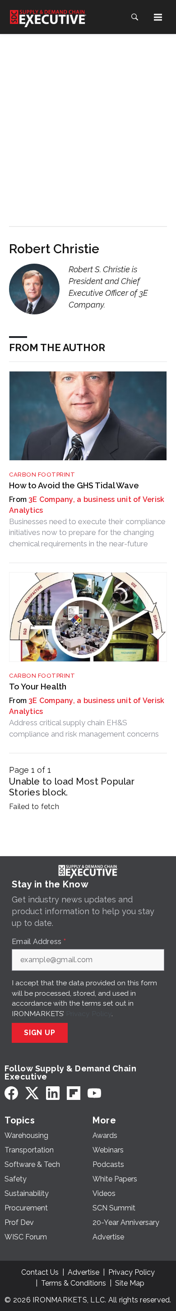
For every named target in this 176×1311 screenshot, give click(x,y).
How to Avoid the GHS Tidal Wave (74, 485)
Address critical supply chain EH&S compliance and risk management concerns (84, 728)
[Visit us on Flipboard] (73, 1093)
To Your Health (37, 686)
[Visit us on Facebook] (11, 1093)
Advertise (83, 1272)
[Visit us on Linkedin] (53, 1093)
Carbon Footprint (42, 474)
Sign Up (40, 1032)
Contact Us (40, 1272)
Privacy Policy (88, 1013)
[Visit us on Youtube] (94, 1093)
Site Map (129, 1283)
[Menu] (158, 17)
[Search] (134, 17)
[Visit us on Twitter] (32, 1093)
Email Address (39, 941)
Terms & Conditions (73, 1283)
